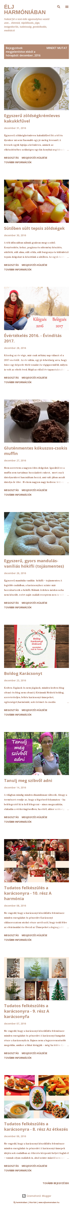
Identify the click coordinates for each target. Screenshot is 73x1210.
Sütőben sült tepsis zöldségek (34, 228)
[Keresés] (59, 6)
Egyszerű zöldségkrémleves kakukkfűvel (32, 118)
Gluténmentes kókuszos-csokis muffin (35, 450)
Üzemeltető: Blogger (38, 1195)
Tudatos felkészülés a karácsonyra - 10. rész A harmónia (28, 893)
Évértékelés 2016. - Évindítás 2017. (33, 338)
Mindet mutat (57, 48)
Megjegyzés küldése (34, 157)
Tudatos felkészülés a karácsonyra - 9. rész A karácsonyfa (26, 1011)
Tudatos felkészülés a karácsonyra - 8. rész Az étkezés (36, 1126)
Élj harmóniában (25, 9)
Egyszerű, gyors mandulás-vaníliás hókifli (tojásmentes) (34, 563)
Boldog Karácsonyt (23, 673)
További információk (18, 162)
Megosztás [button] (11, 157)
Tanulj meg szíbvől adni (28, 780)
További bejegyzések (56, 1183)
